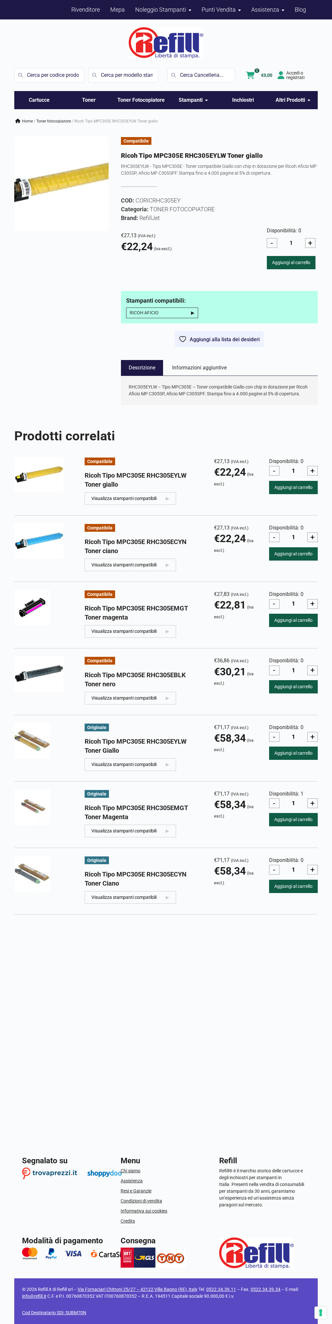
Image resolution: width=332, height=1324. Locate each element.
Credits (128, 1221)
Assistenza (132, 1180)
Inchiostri (243, 100)
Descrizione (142, 368)
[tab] (142, 368)
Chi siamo (130, 1170)
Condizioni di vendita (141, 1200)
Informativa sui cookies (144, 1211)
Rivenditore (85, 9)
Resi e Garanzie (136, 1190)
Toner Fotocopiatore (141, 100)
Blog (300, 9)
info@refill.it (34, 1296)
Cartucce (39, 100)
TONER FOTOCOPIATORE (53, 121)
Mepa (117, 9)
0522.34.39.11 (221, 1289)
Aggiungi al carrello (291, 262)
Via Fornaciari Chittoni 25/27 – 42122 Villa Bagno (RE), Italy (137, 1289)
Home (27, 121)
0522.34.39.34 (265, 1289)
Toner (89, 100)
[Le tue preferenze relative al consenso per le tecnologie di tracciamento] (320, 1313)
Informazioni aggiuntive (199, 368)
